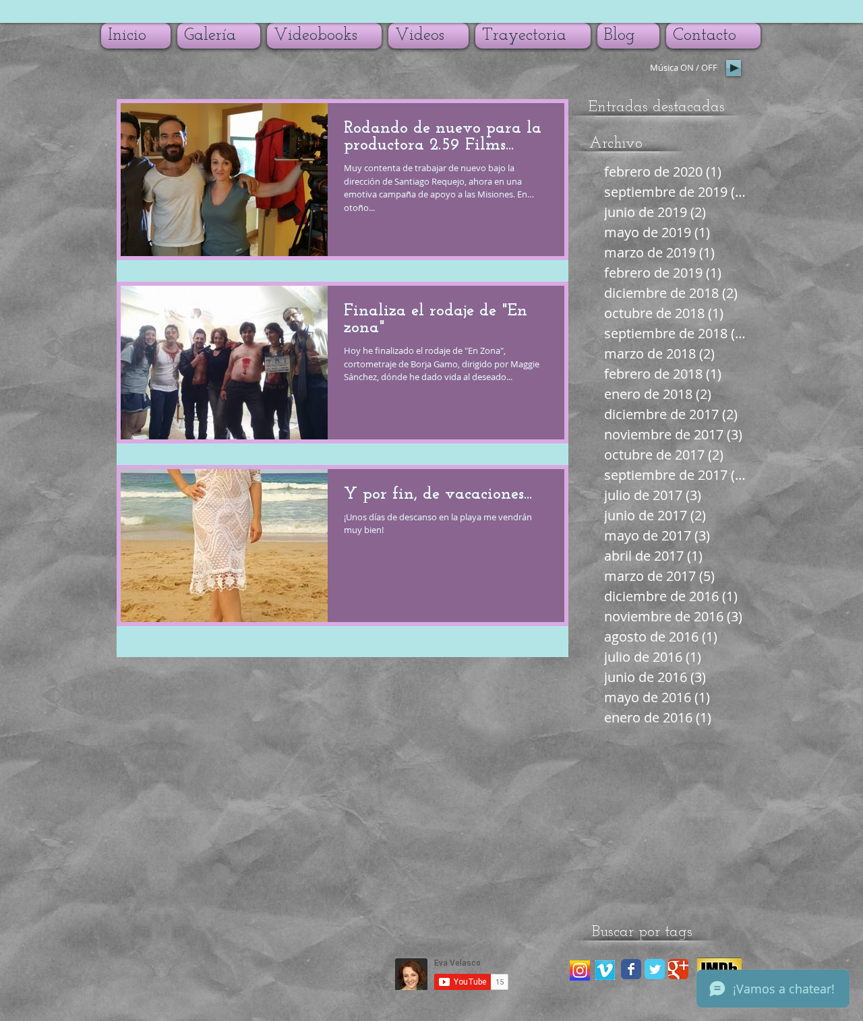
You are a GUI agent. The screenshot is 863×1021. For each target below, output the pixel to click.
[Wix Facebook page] (631, 969)
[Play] (733, 68)
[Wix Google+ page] (678, 969)
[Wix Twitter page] (655, 969)
